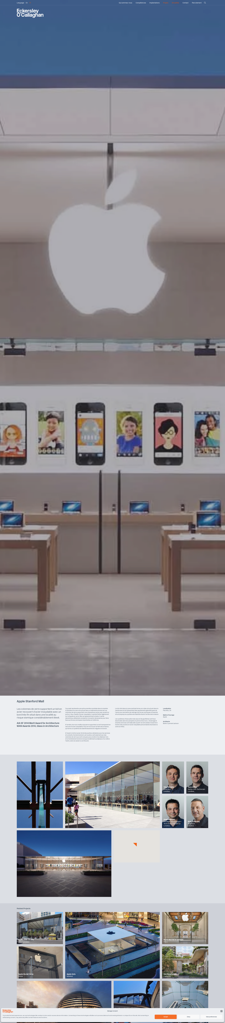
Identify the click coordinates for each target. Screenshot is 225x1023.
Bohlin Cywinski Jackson (171, 723)
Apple (165, 717)
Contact (185, 3)
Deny (188, 1017)
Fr (30, 3)
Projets (165, 3)
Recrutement (197, 3)
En (27, 3)
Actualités (175, 3)
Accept (166, 1017)
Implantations (155, 3)
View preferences (211, 1017)
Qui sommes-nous (125, 3)
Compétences (141, 3)
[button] (221, 1011)
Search (205, 3)
